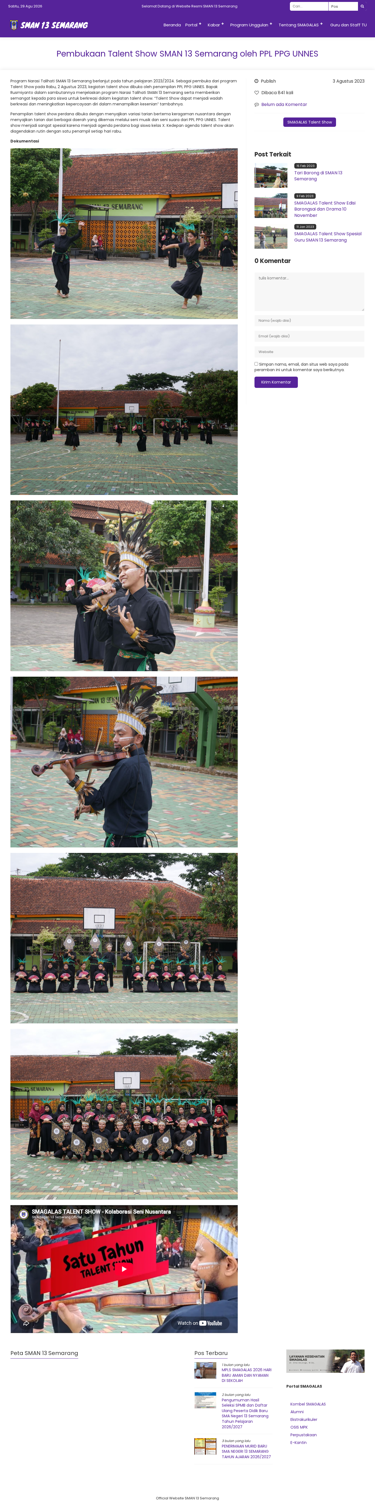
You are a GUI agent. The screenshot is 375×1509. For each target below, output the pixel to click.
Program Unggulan (249, 25)
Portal (191, 25)
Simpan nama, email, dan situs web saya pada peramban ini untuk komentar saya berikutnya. (301, 367)
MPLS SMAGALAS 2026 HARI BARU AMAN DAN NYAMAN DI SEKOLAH (247, 1375)
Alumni (297, 1412)
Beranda (172, 25)
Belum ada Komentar (284, 104)
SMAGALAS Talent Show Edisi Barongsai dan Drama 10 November (325, 209)
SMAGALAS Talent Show (309, 122)
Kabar (214, 25)
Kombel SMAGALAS (308, 1404)
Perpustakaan (303, 1435)
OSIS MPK (299, 1427)
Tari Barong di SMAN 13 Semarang (318, 176)
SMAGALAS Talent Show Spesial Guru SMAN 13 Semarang (328, 237)
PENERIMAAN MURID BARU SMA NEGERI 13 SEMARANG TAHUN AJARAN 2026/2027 (246, 1451)
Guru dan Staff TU (348, 25)
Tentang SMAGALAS (299, 25)
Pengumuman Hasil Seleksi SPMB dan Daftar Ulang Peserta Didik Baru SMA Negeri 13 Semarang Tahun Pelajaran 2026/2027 (245, 1413)
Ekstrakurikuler (303, 1419)
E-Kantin (298, 1442)
